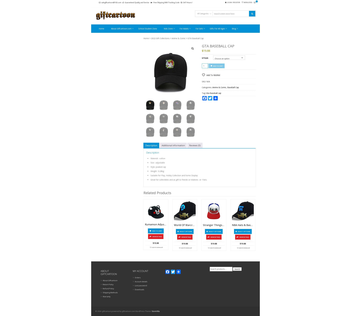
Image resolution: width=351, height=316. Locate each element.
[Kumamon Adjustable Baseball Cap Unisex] (156, 211)
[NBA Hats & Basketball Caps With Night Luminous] (243, 212)
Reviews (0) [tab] (195, 145)
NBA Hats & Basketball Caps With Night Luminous (243, 225)
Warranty (107, 296)
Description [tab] (151, 145)
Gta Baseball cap (213, 93)
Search (237, 269)
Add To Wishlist (157, 247)
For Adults (184, 28)
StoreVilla (156, 311)
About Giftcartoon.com (121, 28)
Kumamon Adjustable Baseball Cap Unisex (156, 224)
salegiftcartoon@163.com (111, 2)
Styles (205, 58)
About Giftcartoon (110, 280)
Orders (138, 277)
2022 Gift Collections (160, 38)
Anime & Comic (179, 38)
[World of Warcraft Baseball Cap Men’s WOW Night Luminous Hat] (185, 212)
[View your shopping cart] (255, 2)
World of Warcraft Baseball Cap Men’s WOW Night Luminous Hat (185, 225)
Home (101, 28)
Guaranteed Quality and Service (137, 2)
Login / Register (233, 2)
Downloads (139, 289)
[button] (192, 48)
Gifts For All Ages (217, 28)
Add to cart (218, 66)
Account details (141, 281)
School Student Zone (147, 28)
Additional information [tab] (173, 145)
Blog (234, 28)
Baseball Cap (233, 87)
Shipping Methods (110, 292)
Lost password (141, 285)
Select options (186, 231)
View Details (157, 236)
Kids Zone (168, 28)
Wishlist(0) (248, 2)
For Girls (199, 28)
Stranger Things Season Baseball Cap (214, 225)
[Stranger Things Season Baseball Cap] (214, 212)
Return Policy (108, 284)
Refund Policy (108, 288)
